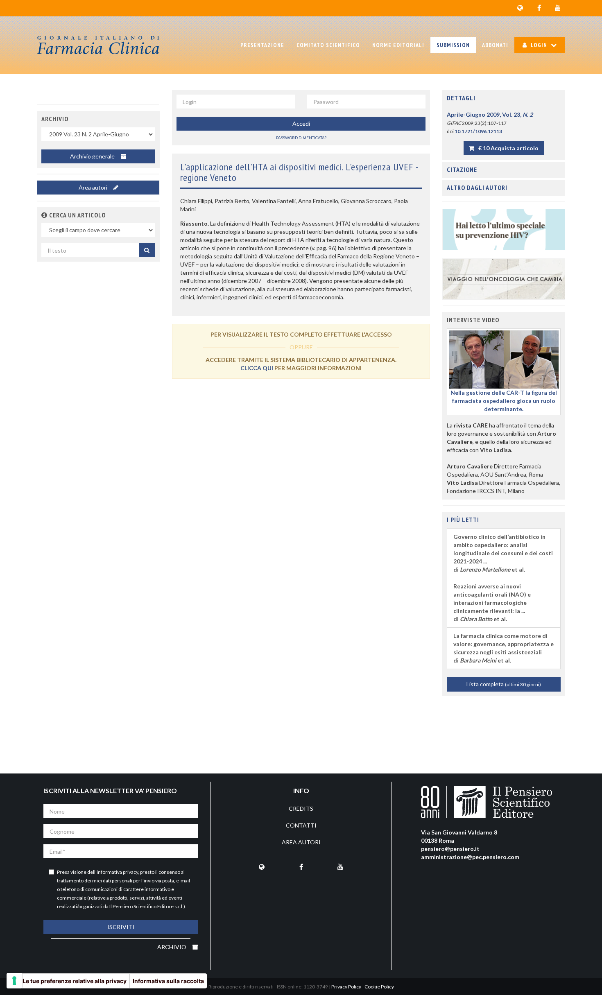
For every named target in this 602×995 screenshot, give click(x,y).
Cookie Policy (379, 987)
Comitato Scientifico (328, 45)
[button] (44, 215)
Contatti (301, 825)
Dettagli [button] (461, 98)
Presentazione (262, 45)
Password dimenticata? (301, 137)
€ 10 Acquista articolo (508, 148)
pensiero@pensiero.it (450, 848)
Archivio (172, 946)
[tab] (504, 98)
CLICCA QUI (256, 367)
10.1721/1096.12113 (478, 131)
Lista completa (503, 684)
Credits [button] (301, 808)
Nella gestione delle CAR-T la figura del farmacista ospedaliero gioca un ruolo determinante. (503, 400)
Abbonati (495, 45)
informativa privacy (117, 872)
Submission (453, 45)
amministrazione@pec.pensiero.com (470, 856)
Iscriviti (121, 926)
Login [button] (539, 45)
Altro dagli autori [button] (477, 187)
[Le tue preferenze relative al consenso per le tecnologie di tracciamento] (14, 980)
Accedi (301, 123)
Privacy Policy (346, 987)
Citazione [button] (462, 169)
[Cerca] (147, 250)
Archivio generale (93, 156)
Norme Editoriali (398, 45)
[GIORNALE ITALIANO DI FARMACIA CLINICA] (98, 45)
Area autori (94, 187)
